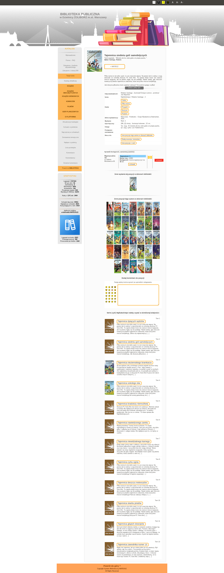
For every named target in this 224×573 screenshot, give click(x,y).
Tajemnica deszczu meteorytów (132, 482)
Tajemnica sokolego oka (129, 383)
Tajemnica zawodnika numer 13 (132, 544)
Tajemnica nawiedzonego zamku (133, 422)
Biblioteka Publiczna (80, 14)
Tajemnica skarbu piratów (129, 503)
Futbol (124, 100)
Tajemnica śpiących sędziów (131, 321)
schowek (132, 164)
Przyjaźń (125, 107)
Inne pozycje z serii (128, 143)
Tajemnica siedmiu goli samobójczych (135, 342)
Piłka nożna (126, 103)
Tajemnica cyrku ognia (128, 462)
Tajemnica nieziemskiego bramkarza (135, 362)
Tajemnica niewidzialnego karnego (134, 441)
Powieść (125, 114)
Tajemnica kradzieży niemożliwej (133, 404)
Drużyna (124, 110)
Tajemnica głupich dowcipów (131, 524)
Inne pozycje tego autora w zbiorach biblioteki (137, 135)
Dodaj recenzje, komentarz (131, 139)
